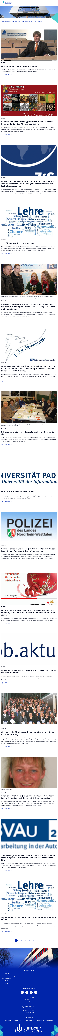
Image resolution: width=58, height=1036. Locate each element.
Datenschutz (17, 1020)
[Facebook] (26, 992)
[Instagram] (22, 992)
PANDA (7, 983)
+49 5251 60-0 (28, 1008)
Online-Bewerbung (10, 976)
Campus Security (29, 1010)
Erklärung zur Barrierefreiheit (45, 1020)
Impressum (8, 1020)
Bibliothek (8, 978)
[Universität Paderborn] (29, 1028)
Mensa (7, 973)
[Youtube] (35, 992)
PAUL (6, 980)
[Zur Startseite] (7, 3)
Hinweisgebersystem (29, 1020)
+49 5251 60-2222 (29, 1012)
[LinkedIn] (31, 992)
